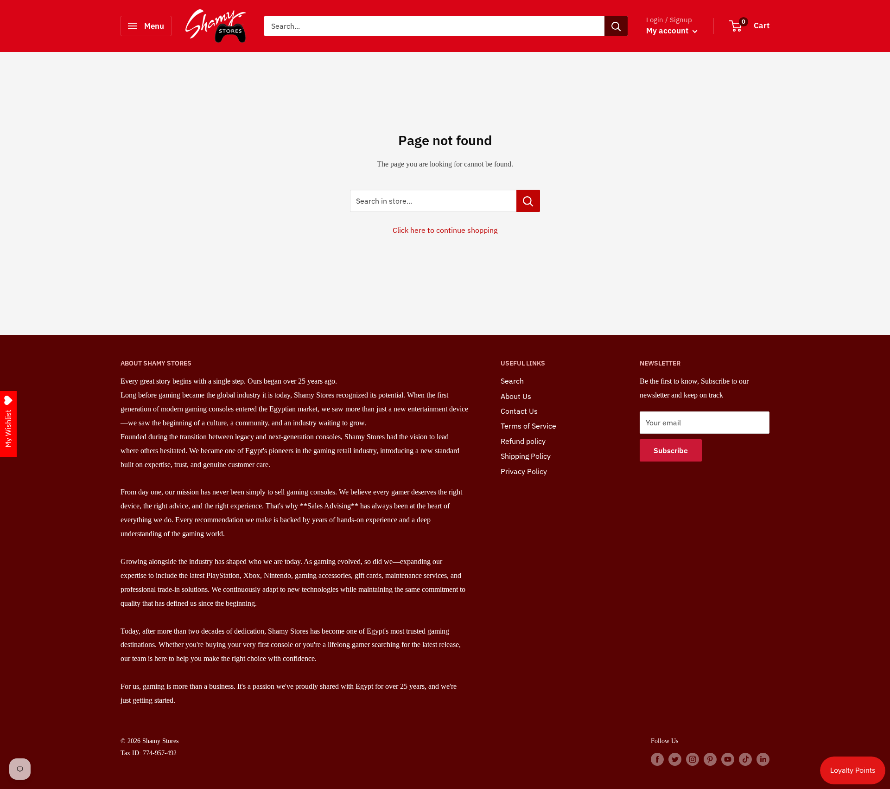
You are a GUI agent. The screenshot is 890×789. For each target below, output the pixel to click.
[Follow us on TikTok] (745, 758)
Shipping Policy (526, 456)
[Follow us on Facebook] (657, 758)
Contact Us (519, 411)
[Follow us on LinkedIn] (762, 758)
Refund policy (523, 441)
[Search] (616, 26)
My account (668, 31)
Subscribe (671, 450)
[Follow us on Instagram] (692, 758)
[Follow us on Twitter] (674, 758)
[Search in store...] (528, 201)
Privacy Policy (524, 471)
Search (512, 380)
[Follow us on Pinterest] (710, 758)
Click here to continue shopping (445, 230)
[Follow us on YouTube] (727, 758)
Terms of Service (528, 425)
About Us (516, 396)
